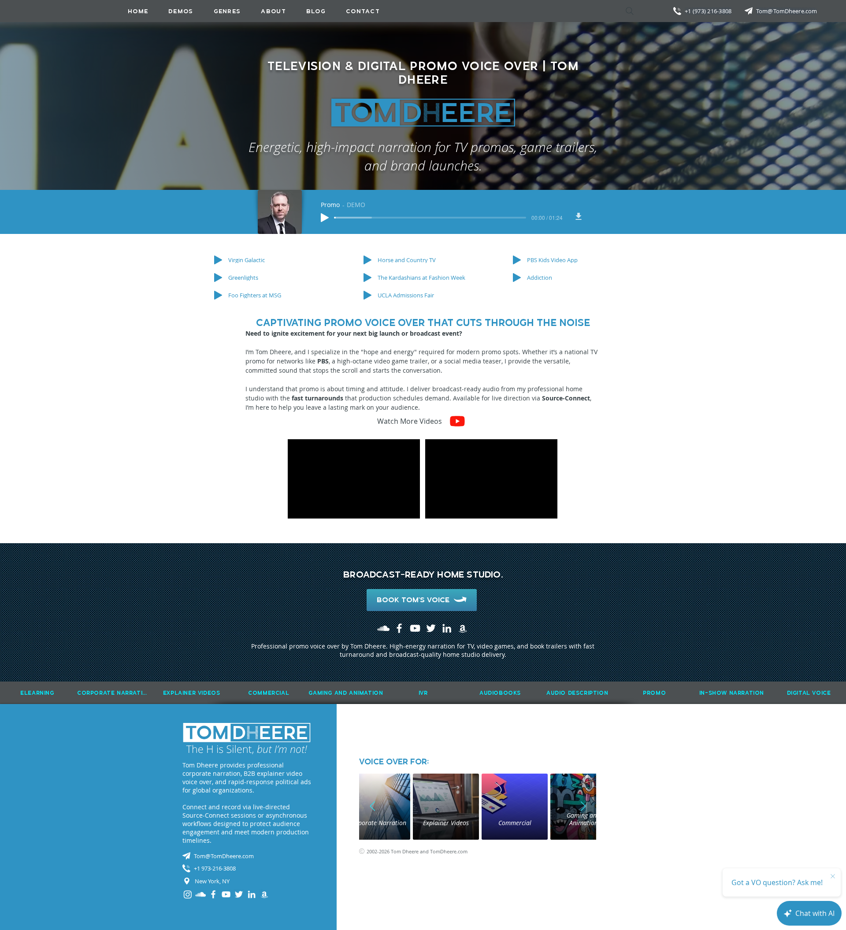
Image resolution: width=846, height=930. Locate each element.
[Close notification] (832, 877)
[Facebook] (399, 628)
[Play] (325, 217)
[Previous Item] (372, 806)
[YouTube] (415, 628)
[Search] (629, 11)
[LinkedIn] (447, 628)
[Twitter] (431, 628)
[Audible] (462, 628)
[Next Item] (583, 806)
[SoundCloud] (383, 628)
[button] (227, 11)
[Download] (578, 216)
